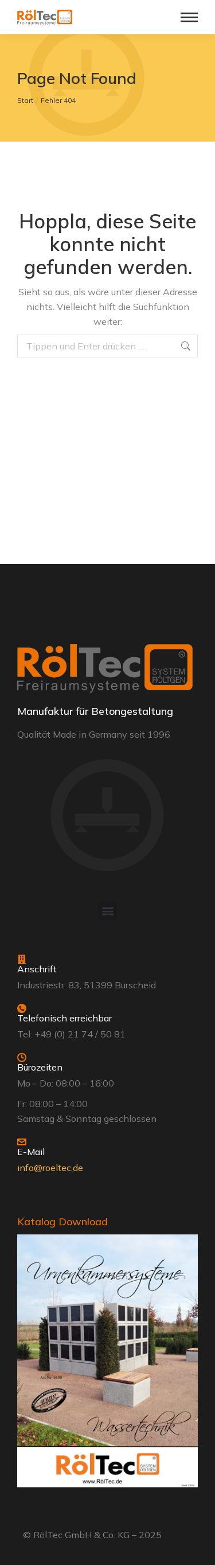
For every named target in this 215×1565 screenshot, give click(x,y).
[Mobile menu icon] (189, 17)
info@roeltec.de (50, 1167)
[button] (107, 911)
